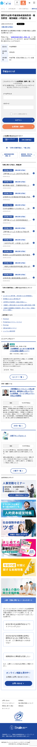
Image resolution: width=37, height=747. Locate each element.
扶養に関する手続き (7, 27)
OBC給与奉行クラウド (10, 328)
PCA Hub (6, 325)
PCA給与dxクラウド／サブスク (12, 322)
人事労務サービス (7, 315)
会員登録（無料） (18, 126)
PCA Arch (6, 319)
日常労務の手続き (8, 170)
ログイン (18, 120)
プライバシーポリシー (8, 703)
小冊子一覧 (17, 471)
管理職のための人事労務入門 (11, 299)
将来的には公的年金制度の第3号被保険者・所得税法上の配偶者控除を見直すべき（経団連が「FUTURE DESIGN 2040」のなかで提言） (17, 255)
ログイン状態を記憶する (20, 114)
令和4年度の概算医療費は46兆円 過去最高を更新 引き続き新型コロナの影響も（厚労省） (17, 278)
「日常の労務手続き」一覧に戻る (19, 148)
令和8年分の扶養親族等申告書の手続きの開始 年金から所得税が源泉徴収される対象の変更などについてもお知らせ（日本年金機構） (17, 197)
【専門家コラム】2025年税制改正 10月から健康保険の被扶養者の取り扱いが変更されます (17, 220)
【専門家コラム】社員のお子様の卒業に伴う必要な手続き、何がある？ (17, 232)
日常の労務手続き (24, 8)
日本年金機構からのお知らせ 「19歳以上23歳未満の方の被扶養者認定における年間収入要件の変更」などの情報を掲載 (17, 208)
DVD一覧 (17, 426)
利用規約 (20, 700)
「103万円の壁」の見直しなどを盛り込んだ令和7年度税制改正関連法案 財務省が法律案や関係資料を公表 (17, 243)
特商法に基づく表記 (7, 706)
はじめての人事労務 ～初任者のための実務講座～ (18, 296)
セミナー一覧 (17, 377)
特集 (3, 292)
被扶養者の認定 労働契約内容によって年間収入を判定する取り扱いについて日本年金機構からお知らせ (17, 185)
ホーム (3, 8)
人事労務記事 (12, 8)
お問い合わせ (17, 683)
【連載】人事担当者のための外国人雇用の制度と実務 (19, 305)
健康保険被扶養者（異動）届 (20, 37)
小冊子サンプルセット (18, 436)
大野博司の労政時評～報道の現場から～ (15, 302)
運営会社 (20, 706)
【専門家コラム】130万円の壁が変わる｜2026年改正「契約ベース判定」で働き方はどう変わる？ (17, 174)
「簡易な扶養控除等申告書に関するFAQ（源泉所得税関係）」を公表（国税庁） (17, 266)
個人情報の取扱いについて (25, 703)
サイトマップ (5, 708)
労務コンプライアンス (10, 140)
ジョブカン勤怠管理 (9, 331)
